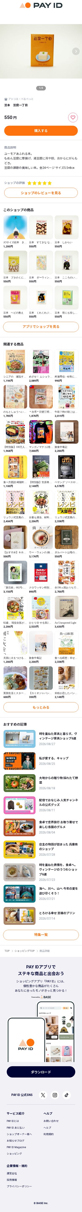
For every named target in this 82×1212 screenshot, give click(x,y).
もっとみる (41, 707)
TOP (7, 951)
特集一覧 (41, 935)
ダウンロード (41, 1072)
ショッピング (14, 1153)
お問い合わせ (51, 1121)
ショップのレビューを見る (41, 193)
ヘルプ (47, 1127)
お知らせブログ (15, 1140)
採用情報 (12, 1179)
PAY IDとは (13, 1121)
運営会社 (12, 1173)
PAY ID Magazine (16, 1147)
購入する (41, 131)
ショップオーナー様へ (19, 1134)
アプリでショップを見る (41, 327)
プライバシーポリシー (19, 1186)
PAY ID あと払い (16, 1127)
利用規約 (49, 1134)
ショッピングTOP (24, 951)
